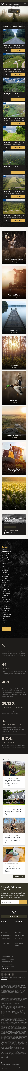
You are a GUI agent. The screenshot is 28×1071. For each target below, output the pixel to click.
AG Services (5, 943)
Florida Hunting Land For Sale (7, 964)
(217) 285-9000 (4, 987)
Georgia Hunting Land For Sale (7, 966)
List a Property (20, 935)
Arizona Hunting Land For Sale (7, 956)
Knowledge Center (18, 922)
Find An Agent (5, 926)
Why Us (17, 926)
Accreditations (6, 935)
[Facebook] (2, 982)
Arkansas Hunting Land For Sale (7, 959)
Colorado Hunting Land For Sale (7, 961)
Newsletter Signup (19, 944)
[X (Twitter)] (5, 982)
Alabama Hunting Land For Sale (7, 954)
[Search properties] (17, 11)
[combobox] (12, 11)
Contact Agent (18, 50)
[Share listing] (7, 50)
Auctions (18, 932)
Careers (3, 941)
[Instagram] (13, 982)
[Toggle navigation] (25, 4)
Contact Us (19, 938)
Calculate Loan (10, 527)
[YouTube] (9, 982)
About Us (4, 932)
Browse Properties (4, 922)
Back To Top (14, 916)
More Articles (19, 876)
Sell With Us (6, 629)
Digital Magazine (20, 941)
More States (4, 977)
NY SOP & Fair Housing (5, 0)
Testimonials (5, 938)
